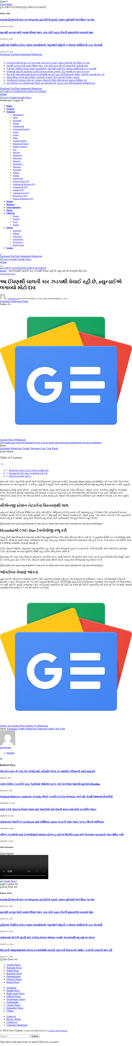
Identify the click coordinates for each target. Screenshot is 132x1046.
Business (10, 204)
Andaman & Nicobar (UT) (24, 184)
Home (9, 106)
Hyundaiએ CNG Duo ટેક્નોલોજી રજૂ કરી (28, 473)
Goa (14, 149)
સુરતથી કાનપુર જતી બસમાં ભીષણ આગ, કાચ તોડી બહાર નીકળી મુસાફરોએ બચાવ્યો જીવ (46, 32)
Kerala (16, 135)
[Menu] (1, 254)
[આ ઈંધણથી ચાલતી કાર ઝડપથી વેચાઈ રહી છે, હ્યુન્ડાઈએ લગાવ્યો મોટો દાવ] (51, 442)
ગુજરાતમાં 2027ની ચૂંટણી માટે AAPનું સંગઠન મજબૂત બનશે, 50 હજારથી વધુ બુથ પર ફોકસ (47, 71)
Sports (9, 210)
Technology (18, 242)
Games (9, 248)
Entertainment (13, 207)
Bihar (15, 138)
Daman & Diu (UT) (21, 181)
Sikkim (16, 175)
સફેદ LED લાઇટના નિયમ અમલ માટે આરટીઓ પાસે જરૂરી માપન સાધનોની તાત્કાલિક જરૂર (48, 809)
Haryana (16, 152)
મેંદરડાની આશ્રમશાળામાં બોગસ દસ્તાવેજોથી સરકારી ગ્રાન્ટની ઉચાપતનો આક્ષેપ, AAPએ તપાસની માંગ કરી (55, 74)
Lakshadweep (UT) (21, 193)
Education (17, 236)
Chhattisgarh (18, 126)
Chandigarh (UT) (20, 187)
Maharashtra (18, 114)
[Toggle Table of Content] (2, 464)
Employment (18, 245)
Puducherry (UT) (20, 196)
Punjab (16, 123)
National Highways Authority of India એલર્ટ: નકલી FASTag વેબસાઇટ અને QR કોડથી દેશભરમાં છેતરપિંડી (56, 796)
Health (16, 225)
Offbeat (16, 233)
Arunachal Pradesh (21, 129)
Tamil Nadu (18, 178)
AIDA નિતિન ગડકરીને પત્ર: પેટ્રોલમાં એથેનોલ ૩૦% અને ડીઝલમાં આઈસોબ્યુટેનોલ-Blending (50, 784)
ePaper (3, 94)
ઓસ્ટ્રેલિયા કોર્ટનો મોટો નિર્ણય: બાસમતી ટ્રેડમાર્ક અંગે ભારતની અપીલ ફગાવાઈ (43, 77)
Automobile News (7, 274)
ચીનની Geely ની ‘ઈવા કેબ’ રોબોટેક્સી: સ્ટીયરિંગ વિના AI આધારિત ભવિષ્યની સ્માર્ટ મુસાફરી (47, 771)
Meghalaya (18, 164)
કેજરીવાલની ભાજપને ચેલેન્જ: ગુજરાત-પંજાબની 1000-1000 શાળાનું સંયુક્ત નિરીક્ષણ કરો (46, 80)
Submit (35, 1036)
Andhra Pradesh (20, 141)
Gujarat (10, 109)
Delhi (15, 117)
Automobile (18, 239)
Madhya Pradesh (20, 146)
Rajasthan (17, 120)
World (9, 201)
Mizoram (17, 167)
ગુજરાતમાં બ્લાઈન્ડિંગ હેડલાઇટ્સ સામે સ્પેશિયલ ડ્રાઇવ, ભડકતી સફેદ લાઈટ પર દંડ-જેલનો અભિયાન (52, 821)
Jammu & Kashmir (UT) (23, 199)
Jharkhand (17, 155)
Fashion (16, 219)
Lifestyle (10, 213)
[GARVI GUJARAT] (23, 91)
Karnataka (17, 158)
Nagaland (17, 170)
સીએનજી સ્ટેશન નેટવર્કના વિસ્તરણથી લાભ (29, 470)
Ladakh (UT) (18, 190)
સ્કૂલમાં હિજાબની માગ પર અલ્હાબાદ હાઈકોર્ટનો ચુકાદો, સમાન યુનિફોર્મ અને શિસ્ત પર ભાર (47, 19)
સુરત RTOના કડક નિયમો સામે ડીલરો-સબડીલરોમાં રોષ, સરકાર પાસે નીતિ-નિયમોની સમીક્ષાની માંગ (50, 83)
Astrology (17, 230)
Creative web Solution (57, 1030)
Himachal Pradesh (20, 143)
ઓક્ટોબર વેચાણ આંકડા (20, 476)
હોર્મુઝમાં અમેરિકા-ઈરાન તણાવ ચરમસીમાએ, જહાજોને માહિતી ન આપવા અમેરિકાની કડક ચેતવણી (51, 45)
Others (9, 227)
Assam (16, 132)
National (10, 111)
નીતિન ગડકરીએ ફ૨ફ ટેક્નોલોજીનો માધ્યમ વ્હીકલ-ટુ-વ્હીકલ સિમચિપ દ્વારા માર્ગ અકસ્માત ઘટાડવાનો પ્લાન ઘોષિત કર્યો (61, 834)
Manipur (16, 161)
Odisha (16, 172)
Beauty (16, 216)
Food (15, 222)
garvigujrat (13, 299)
